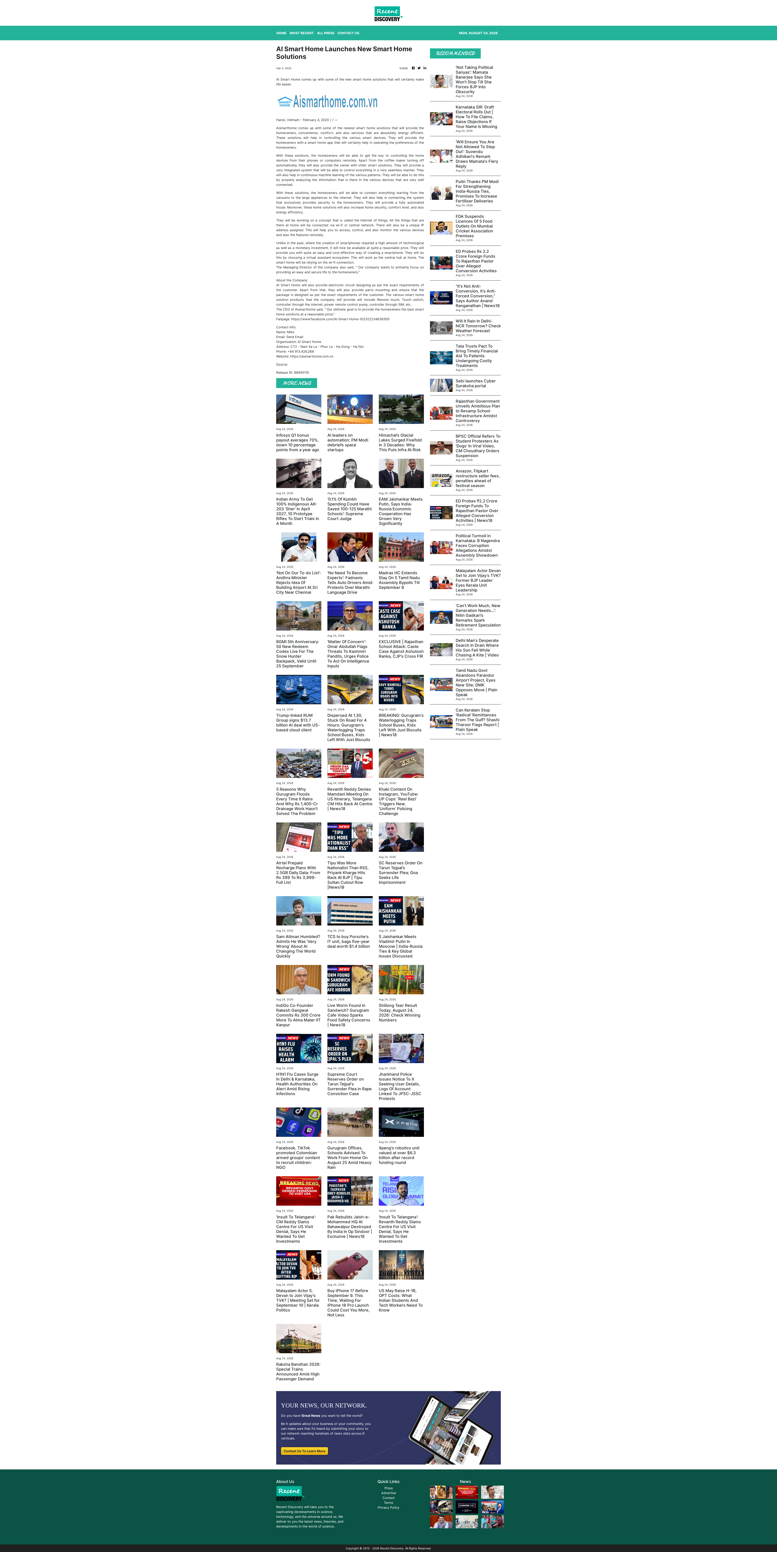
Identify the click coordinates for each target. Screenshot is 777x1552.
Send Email (294, 337)
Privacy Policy (388, 1507)
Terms (388, 1503)
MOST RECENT (302, 33)
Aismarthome (286, 128)
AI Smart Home (288, 285)
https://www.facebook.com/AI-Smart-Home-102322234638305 (340, 319)
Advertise (388, 1493)
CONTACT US (348, 33)
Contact (388, 1498)
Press (388, 1488)
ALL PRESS (325, 33)
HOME (281, 33)
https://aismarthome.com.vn (311, 356)
